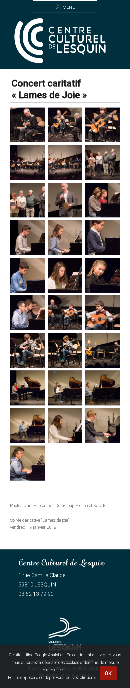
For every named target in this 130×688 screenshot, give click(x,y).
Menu (69, 7)
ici (95, 677)
